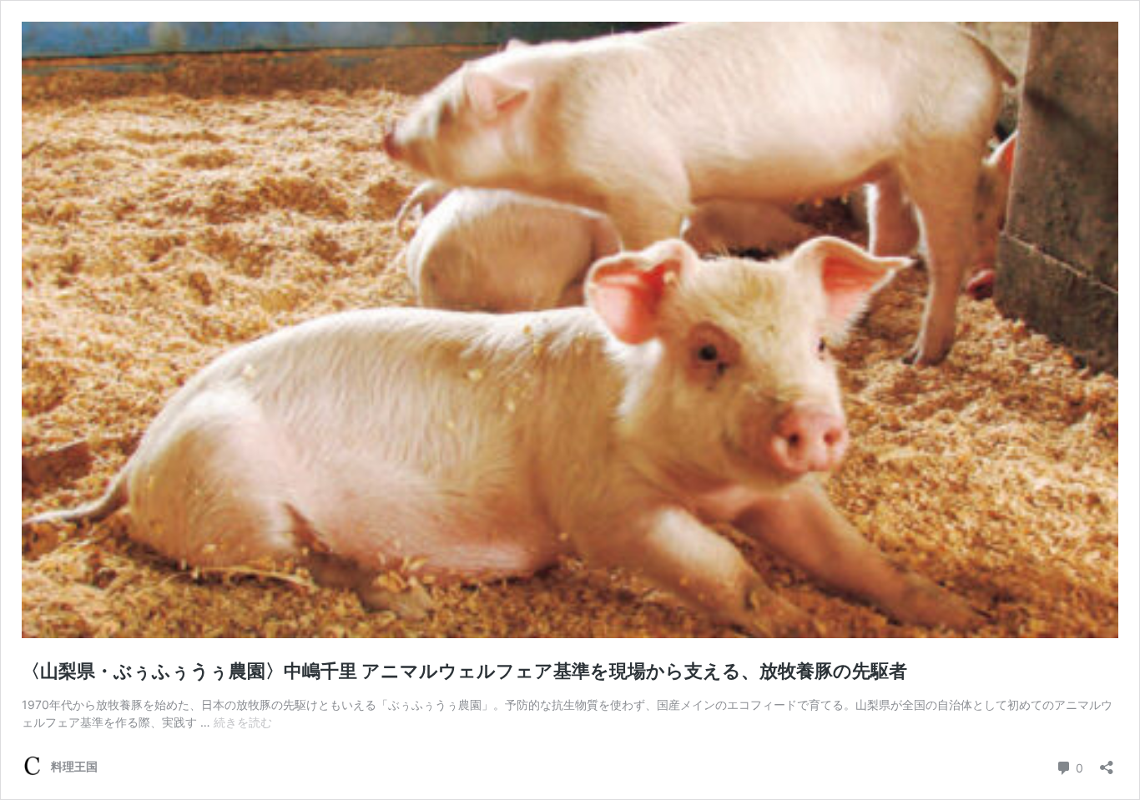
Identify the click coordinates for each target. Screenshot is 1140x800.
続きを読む (243, 722)
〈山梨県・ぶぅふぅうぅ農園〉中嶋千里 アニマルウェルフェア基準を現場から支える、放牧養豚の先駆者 (464, 671)
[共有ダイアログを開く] (1106, 762)
